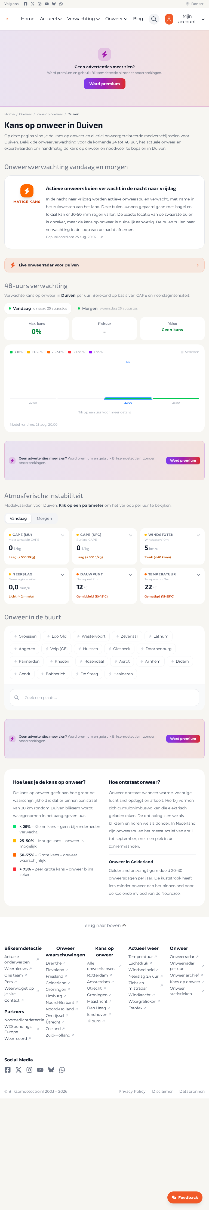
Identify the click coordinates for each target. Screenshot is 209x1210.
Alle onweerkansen (101, 966)
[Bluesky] (54, 4)
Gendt (24, 673)
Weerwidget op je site (19, 991)
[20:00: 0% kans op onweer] (33, 382)
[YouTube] (47, 4)
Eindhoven (97, 1014)
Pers (8, 981)
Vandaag (18, 518)
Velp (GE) (59, 648)
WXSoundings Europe (18, 1029)
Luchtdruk (138, 963)
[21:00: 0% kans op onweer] (80, 382)
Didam (182, 661)
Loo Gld (59, 636)
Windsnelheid (141, 969)
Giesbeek (121, 648)
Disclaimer (162, 1091)
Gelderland (56, 982)
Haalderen (123, 673)
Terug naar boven (102, 925)
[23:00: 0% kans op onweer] (176, 382)
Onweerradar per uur (182, 966)
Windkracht (139, 994)
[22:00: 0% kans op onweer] (128, 382)
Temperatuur (140, 956)
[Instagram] (40, 4)
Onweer (114, 18)
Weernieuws (16, 968)
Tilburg (94, 1021)
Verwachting (81, 18)
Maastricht (97, 1001)
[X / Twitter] (33, 4)
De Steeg (89, 673)
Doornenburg (159, 648)
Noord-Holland (60, 1009)
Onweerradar (182, 956)
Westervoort (94, 636)
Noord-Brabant (60, 1002)
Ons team (13, 975)
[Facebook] (25, 4)
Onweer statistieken (181, 991)
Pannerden (29, 661)
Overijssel (55, 1015)
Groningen (56, 989)
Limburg (54, 995)
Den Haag (96, 1007)
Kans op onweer (185, 981)
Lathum (160, 636)
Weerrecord (15, 1038)
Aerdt (124, 661)
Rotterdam (97, 975)
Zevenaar (129, 636)
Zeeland (53, 1028)
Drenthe (54, 963)
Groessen (27, 636)
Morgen (44, 518)
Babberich (55, 673)
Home (28, 18)
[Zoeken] (154, 19)
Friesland (54, 976)
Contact (12, 1000)
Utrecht (53, 1022)
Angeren (27, 648)
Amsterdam (98, 981)
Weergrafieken (142, 1001)
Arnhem (153, 661)
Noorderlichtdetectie (21, 1019)
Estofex (135, 1007)
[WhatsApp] (61, 4)
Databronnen (192, 1091)
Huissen (90, 648)
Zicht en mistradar (137, 985)
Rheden (62, 661)
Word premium (104, 83)
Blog (138, 18)
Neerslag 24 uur (143, 976)
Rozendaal (94, 661)
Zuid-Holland (58, 1035)
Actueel (48, 18)
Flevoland (55, 969)
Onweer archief (184, 975)
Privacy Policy (132, 1091)
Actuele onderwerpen (17, 959)
